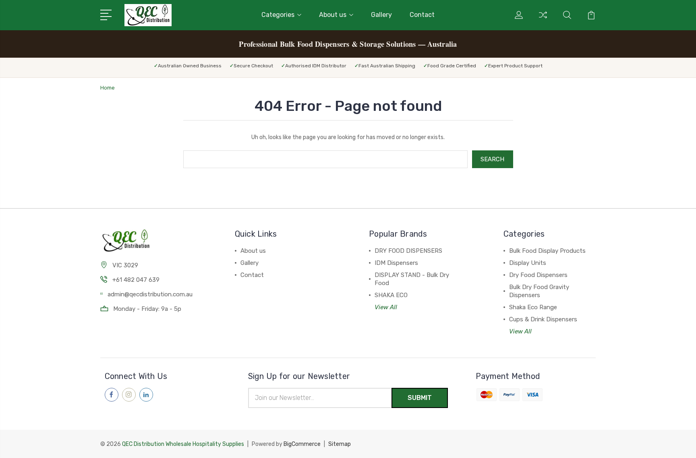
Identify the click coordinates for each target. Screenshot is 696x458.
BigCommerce (302, 444)
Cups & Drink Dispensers (543, 319)
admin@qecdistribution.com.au (150, 294)
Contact (422, 15)
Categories (277, 15)
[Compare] (543, 19)
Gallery (381, 15)
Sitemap (339, 444)
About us (332, 15)
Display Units (527, 262)
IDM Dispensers (396, 262)
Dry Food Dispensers (538, 275)
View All (386, 307)
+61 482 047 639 (136, 279)
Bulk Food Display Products (547, 250)
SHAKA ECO (391, 295)
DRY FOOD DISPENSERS (408, 250)
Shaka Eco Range (533, 307)
